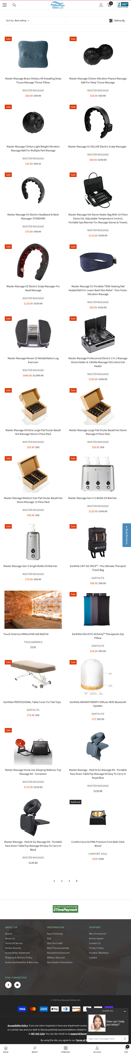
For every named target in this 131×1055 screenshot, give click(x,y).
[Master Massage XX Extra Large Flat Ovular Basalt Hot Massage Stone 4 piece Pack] (33, 406)
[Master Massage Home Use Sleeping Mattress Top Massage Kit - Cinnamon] (33, 746)
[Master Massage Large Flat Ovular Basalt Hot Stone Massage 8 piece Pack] (98, 406)
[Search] (14, 5)
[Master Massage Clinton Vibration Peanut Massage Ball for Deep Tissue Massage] (98, 54)
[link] (65, 909)
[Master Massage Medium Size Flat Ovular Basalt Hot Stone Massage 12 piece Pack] (33, 474)
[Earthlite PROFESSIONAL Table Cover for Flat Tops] (33, 678)
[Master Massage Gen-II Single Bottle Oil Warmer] (33, 542)
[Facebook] (8, 985)
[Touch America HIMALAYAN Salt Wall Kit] (33, 610)
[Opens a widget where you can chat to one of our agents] (107, 1025)
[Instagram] (17, 985)
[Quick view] (59, 70)
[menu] (5, 5)
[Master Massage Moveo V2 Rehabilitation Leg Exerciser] (33, 334)
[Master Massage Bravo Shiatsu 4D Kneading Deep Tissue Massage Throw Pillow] (33, 54)
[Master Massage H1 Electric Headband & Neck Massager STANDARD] (33, 190)
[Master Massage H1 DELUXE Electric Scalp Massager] (98, 122)
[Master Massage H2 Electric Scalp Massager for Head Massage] (33, 262)
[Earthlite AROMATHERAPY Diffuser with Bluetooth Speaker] (98, 678)
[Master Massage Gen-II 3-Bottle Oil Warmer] (98, 474)
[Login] (101, 5)
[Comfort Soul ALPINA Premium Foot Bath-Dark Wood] (98, 817)
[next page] (76, 881)
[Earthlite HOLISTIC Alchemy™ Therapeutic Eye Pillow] (98, 610)
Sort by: (16, 20)
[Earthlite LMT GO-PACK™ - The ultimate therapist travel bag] (98, 542)
